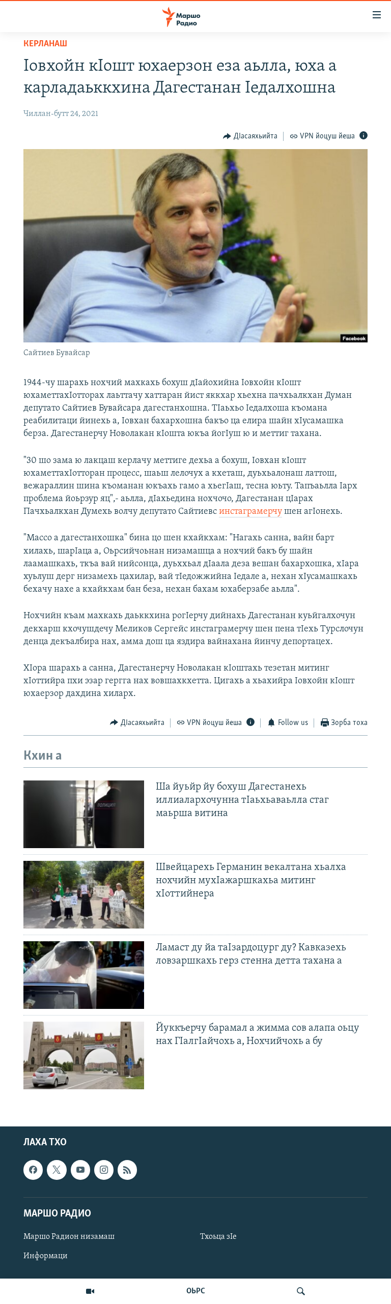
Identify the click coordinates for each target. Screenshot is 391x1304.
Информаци (45, 1256)
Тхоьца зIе (218, 1237)
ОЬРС (195, 1291)
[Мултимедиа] (90, 1291)
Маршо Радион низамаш (69, 1237)
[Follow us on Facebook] (33, 1170)
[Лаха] (301, 1291)
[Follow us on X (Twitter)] (56, 1170)
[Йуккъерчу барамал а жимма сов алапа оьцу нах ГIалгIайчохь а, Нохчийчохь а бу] (83, 1055)
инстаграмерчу (250, 511)
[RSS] (127, 1170)
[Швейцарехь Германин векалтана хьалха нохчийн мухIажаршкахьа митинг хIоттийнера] (83, 895)
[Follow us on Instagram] (104, 1170)
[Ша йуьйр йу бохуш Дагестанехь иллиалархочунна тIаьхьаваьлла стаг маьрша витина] (83, 814)
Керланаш (45, 44)
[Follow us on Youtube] (80, 1170)
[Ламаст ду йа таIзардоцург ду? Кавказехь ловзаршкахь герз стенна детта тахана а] (83, 975)
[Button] (250, 136)
